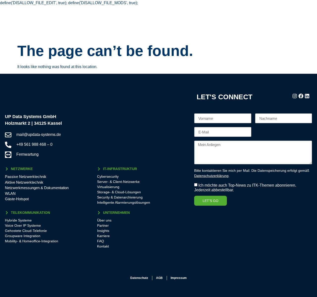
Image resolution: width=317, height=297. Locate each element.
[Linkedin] (307, 96)
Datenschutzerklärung (211, 176)
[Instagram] (294, 96)
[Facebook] (300, 96)
